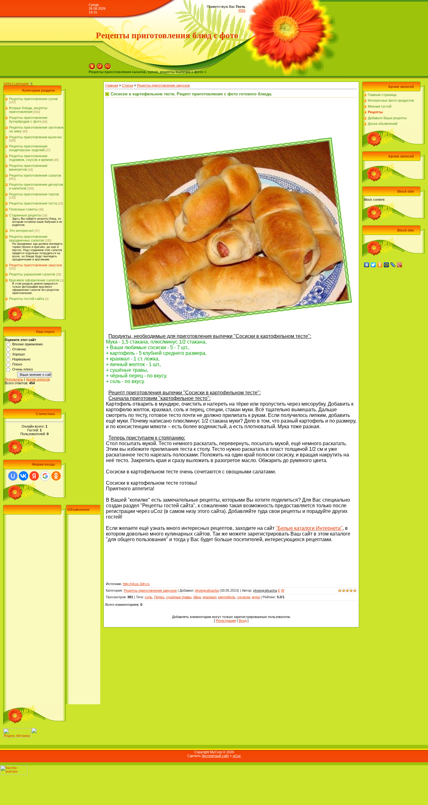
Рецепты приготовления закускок (35, 265)
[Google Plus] (399, 265)
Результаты (14, 379)
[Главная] (92, 65)
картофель (226, 597)
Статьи (127, 85)
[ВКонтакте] (366, 265)
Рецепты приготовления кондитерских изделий (28, 148)
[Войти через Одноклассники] (56, 476)
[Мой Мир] (386, 265)
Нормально (21, 359)
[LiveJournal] (393, 265)
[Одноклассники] (380, 265)
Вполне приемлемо (27, 344)
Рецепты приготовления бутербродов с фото (28, 119)
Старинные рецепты (25, 215)
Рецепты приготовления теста (33, 203)
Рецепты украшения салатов (32, 274)
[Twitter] (373, 265)
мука (256, 597)
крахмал (209, 597)
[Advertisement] (52, 610)
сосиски (243, 597)
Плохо (17, 364)
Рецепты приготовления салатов (35, 175)
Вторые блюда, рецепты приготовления (28, 110)
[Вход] (107, 65)
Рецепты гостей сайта (26, 299)
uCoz (237, 756)
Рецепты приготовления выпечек (35, 137)
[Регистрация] (100, 65)
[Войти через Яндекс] (34, 476)
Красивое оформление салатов (34, 280)
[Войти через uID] (13, 476)
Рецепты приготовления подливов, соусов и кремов (31, 158)
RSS (241, 10)
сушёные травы (178, 597)
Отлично (19, 349)
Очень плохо (22, 369)
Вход (243, 620)
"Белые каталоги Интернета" (309, 528)
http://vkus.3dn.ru (136, 584)
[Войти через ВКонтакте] (23, 476)
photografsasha (207, 590)
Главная (111, 85)
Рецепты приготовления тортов (34, 194)
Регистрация (226, 620)
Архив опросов (38, 379)
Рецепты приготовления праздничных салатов (28, 238)
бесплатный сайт (215, 756)
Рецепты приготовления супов (33, 99)
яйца (197, 597)
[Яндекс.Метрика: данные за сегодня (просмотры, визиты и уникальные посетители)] (17, 733)
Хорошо (18, 354)
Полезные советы (23, 209)
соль (148, 597)
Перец (159, 597)
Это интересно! (21, 230)
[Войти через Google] (45, 476)
